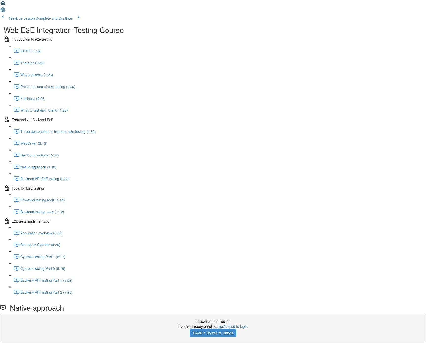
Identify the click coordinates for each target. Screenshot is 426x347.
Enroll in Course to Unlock (213, 332)
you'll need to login (233, 326)
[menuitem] (3, 11)
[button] (3, 4)
